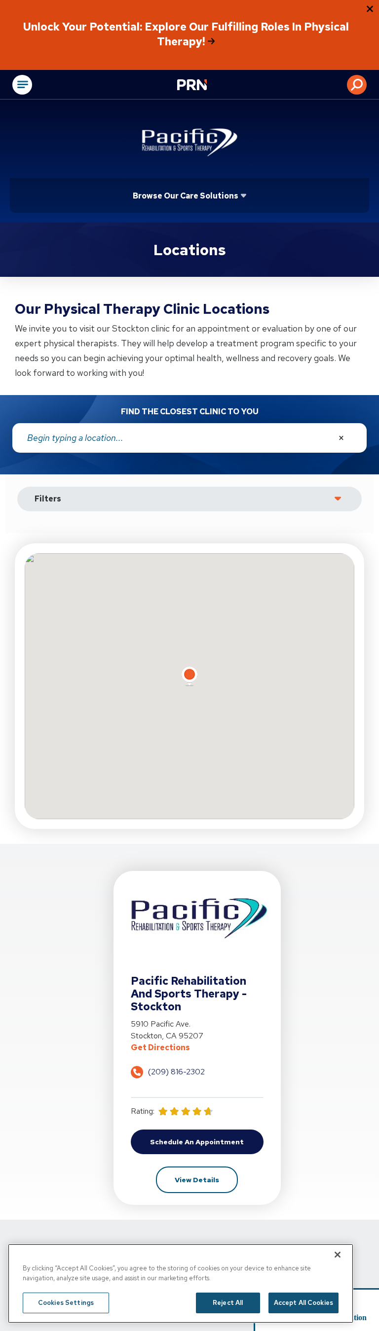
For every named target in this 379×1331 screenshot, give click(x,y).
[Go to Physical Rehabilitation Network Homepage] (204, 86)
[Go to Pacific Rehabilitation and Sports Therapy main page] (189, 141)
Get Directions (197, 1047)
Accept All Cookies (303, 1302)
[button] (357, 85)
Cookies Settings (66, 1302)
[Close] (337, 1254)
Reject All (228, 1302)
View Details (206, 1179)
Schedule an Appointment (207, 1144)
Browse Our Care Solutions (185, 196)
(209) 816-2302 (176, 1071)
